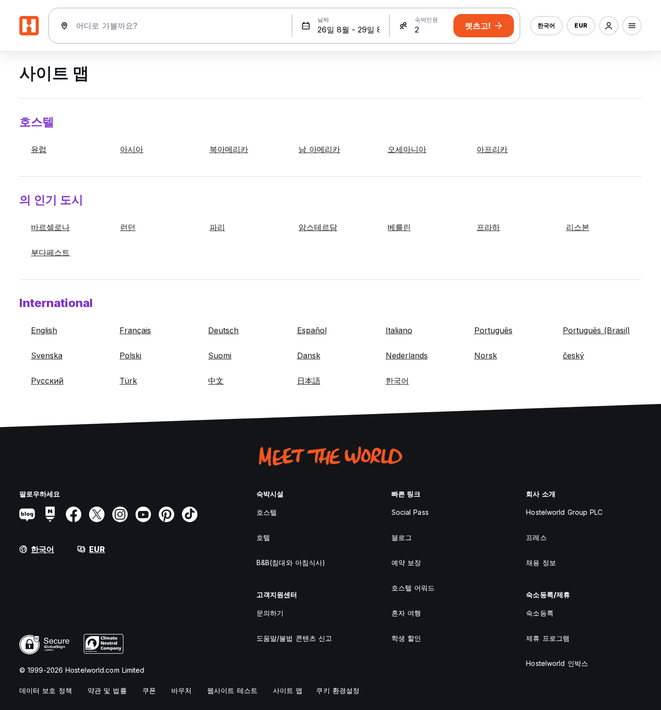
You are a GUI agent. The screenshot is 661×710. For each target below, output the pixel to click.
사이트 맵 (288, 690)
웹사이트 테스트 (232, 690)
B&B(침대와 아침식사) (290, 562)
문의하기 (270, 613)
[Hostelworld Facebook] (73, 514)
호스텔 (266, 512)
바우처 (181, 690)
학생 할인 (406, 638)
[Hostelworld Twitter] (97, 514)
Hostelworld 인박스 (557, 663)
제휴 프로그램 (548, 638)
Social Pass (410, 512)
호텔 (263, 537)
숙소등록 (539, 613)
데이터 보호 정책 (45, 690)
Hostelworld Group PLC (564, 512)
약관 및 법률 (107, 690)
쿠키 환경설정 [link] (338, 690)
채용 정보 (541, 562)
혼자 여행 (406, 613)
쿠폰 (149, 690)
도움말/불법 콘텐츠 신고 (294, 638)
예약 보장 (406, 562)
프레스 (536, 537)
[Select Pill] (608, 25)
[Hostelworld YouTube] (143, 514)
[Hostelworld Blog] (27, 514)
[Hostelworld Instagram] (120, 514)
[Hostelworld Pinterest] (166, 514)
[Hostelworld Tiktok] (189, 514)
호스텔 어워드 (413, 588)
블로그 (401, 537)
